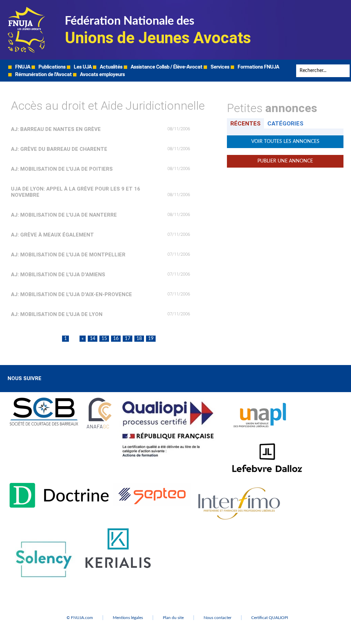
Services (219, 67)
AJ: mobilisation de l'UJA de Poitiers (62, 169)
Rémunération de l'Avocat (43, 74)
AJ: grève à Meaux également (52, 235)
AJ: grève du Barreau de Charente (59, 149)
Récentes (245, 123)
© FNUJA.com (79, 618)
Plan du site (173, 618)
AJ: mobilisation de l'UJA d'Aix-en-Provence (71, 294)
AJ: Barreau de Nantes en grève (56, 129)
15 (104, 338)
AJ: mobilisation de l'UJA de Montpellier (68, 255)
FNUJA (22, 67)
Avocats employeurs (102, 74)
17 (127, 338)
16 (116, 338)
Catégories (285, 123)
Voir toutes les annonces (285, 141)
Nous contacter (217, 618)
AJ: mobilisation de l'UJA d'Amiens (58, 274)
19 (151, 338)
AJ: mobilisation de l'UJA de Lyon (56, 314)
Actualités (110, 67)
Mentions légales (128, 618)
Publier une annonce (285, 161)
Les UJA (82, 67)
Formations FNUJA (258, 67)
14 (92, 338)
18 (139, 338)
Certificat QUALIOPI (269, 618)
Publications (51, 67)
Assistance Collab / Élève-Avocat (166, 67)
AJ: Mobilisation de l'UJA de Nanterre (64, 215)
